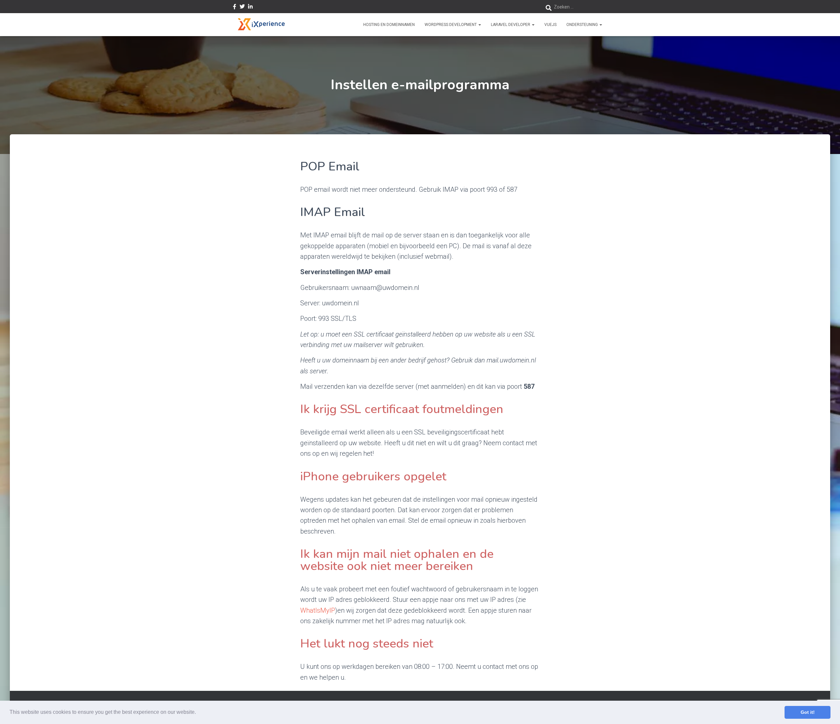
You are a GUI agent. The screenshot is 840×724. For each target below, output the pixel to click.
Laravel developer (511, 24)
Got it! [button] (808, 712)
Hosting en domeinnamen (389, 24)
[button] (198, 713)
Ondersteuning (582, 24)
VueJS (550, 24)
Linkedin (250, 7)
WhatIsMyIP (317, 610)
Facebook (234, 7)
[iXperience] (261, 24)
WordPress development (451, 24)
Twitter (242, 7)
